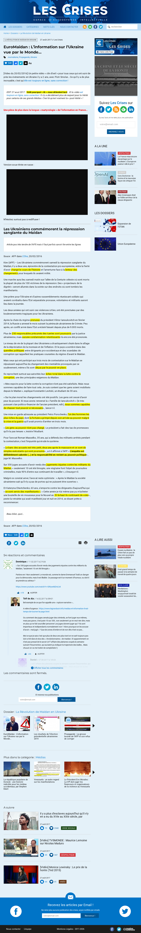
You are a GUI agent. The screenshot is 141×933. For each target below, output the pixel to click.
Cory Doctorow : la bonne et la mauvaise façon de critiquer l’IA (127, 178)
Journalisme (13, 57)
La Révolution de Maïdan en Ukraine (35, 33)
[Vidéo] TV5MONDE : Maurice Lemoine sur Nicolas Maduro (63, 842)
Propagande (24, 57)
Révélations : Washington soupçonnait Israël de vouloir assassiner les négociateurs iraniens (127, 593)
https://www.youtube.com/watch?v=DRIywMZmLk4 (38, 587)
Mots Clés (49, 27)
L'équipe (27, 929)
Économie (123, 566)
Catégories (33, 27)
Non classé (123, 585)
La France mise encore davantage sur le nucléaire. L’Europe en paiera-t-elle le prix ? (127, 160)
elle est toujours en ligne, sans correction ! (46, 80)
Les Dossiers (15, 27)
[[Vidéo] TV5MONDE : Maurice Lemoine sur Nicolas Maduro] (21, 848)
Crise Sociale (68, 828)
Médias (41, 757)
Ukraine (33, 57)
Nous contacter (13, 929)
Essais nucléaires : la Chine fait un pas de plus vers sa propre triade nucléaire (126, 554)
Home (6, 33)
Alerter (33, 593)
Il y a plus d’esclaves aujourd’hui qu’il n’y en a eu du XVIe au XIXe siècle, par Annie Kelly (64, 815)
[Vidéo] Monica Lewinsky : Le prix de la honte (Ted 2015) (63, 869)
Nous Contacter (69, 27)
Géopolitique (67, 855)
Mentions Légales (65, 929)
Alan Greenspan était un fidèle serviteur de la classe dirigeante (127, 197)
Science (122, 172)
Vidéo (62, 882)
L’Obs (25, 256)
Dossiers (14, 33)
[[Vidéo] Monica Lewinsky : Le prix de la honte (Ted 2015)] (21, 874)
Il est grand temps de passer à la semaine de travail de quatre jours (127, 571)
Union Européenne (126, 244)
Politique (123, 192)
